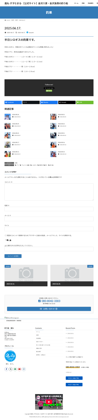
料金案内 (38, 338)
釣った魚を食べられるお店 (43, 345)
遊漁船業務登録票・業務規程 (13, 320)
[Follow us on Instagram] (24, 369)
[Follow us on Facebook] (6, 369)
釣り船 (51, 165)
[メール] (15, 369)
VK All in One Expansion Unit (61, 416)
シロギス (34, 165)
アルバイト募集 (25, 165)
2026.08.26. (15, 114)
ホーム (38, 331)
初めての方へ (39, 341)
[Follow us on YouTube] (19, 369)
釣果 (16, 163)
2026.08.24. (15, 124)
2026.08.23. (61, 124)
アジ (18, 165)
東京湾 (41, 165)
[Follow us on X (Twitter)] (11, 369)
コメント (8, 182)
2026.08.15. (15, 152)
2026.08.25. (61, 114)
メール (7, 215)
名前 (6, 205)
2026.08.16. (61, 142)
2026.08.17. (15, 142)
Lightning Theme (48, 416)
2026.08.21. (61, 133)
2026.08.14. (61, 152)
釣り (46, 165)
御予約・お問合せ (40, 355)
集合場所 (38, 351)
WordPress (39, 416)
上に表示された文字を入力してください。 (19, 245)
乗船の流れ (39, 348)
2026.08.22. (15, 133)
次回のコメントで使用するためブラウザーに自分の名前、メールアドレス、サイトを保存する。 (40, 235)
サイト (6, 225)
